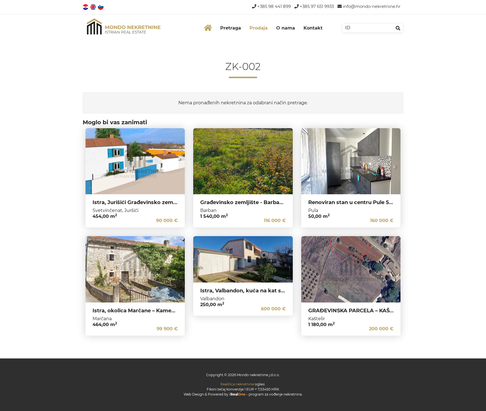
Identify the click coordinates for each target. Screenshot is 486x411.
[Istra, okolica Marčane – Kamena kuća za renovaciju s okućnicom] (135, 269)
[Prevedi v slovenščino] (101, 6)
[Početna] (208, 28)
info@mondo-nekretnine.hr (371, 6)
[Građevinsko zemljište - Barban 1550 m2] (242, 161)
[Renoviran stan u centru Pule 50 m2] (350, 161)
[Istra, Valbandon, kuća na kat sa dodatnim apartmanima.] (242, 259)
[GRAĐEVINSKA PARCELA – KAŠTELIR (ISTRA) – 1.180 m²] (350, 269)
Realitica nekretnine (237, 384)
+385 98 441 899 (273, 6)
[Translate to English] (93, 6)
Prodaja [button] (258, 28)
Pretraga (230, 28)
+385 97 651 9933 (316, 6)
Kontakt (313, 28)
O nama (285, 28)
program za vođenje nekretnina (275, 394)
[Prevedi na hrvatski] (86, 6)
